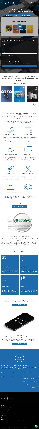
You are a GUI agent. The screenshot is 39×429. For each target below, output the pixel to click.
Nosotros (3, 415)
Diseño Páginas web (18, 415)
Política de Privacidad (5, 427)
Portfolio (3, 413)
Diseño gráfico (31, 418)
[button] (36, 426)
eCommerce (16, 418)
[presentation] (33, 104)
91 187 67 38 (32, 2)
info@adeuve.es (24, 2)
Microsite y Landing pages (19, 416)
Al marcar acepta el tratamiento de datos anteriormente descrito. (16, 63)
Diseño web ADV (22, 427)
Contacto (3, 419)
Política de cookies (14, 427)
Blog (2, 417)
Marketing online (31, 415)
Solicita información (19, 206)
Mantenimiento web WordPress (20, 420)
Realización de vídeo (32, 416)
